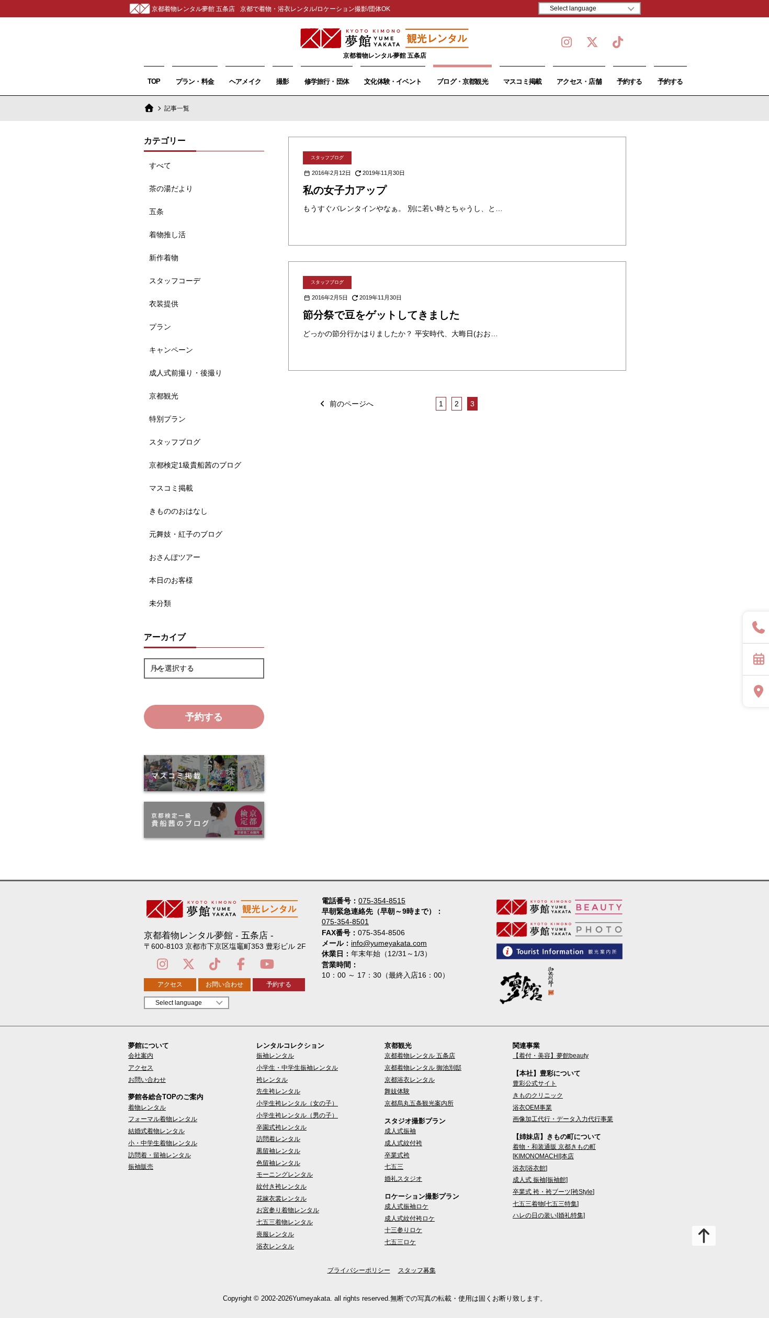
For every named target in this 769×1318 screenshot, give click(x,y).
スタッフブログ (174, 442)
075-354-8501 (345, 921)
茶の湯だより (171, 188)
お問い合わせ (224, 984)
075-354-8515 (381, 900)
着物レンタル (147, 1107)
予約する (629, 81)
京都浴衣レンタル (409, 1079)
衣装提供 (163, 303)
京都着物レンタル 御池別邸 (422, 1067)
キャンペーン (171, 349)
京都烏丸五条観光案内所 (419, 1103)
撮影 (282, 81)
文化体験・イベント (393, 81)
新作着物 (163, 257)
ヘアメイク (245, 81)
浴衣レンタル (275, 1246)
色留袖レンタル (278, 1163)
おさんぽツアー (174, 557)
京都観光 (163, 396)
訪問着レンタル (278, 1139)
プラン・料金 (195, 81)
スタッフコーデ (174, 280)
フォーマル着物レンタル (162, 1119)
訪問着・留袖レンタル (159, 1155)
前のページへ (350, 403)
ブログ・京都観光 (462, 81)
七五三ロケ (400, 1242)
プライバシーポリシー (358, 1270)
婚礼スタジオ (403, 1178)
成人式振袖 (400, 1131)
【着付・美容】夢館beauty (551, 1055)
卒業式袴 (397, 1155)
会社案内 (140, 1055)
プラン (160, 326)
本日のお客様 (171, 580)
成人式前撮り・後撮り (185, 372)
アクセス (170, 984)
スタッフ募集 (417, 1270)
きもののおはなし (178, 511)
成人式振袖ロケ (406, 1206)
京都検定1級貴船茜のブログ (195, 465)
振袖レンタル (275, 1055)
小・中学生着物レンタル (162, 1143)
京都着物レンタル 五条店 (419, 1055)
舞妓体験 (397, 1091)
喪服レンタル (275, 1234)
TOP (154, 81)
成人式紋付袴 (403, 1143)
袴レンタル (272, 1079)
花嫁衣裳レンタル (281, 1198)
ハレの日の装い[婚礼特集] (549, 1215)
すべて (160, 165)
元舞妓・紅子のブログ (185, 534)
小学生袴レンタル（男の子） (297, 1115)
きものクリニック (538, 1095)
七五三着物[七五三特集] (546, 1204)
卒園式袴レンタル (281, 1127)
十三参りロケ (403, 1230)
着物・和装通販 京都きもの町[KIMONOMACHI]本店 (554, 1151)
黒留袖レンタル (278, 1151)
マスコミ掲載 (522, 81)
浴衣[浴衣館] (530, 1168)
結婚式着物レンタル (156, 1131)
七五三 (393, 1166)
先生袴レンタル (278, 1091)
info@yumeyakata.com (389, 943)
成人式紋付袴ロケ (409, 1218)
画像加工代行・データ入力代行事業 (563, 1119)
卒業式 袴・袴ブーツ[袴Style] (553, 1191)
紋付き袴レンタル (281, 1186)
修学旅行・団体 (326, 81)
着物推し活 (167, 234)
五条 (156, 211)
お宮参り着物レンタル (287, 1210)
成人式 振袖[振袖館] (540, 1179)
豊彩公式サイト (535, 1083)
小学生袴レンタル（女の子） (297, 1103)
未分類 (160, 603)
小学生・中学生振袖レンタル (297, 1067)
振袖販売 (140, 1166)
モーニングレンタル (284, 1174)
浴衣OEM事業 (532, 1107)
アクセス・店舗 (579, 81)
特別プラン (167, 419)
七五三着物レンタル (284, 1222)
